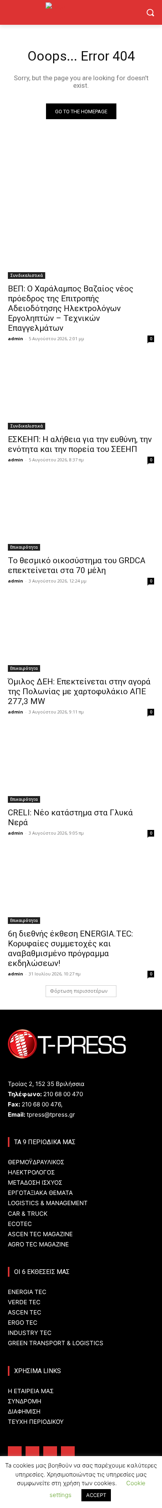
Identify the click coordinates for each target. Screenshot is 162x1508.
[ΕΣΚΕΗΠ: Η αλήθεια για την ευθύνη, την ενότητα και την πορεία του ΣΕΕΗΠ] (81, 393)
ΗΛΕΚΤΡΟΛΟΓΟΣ (31, 1172)
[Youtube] (68, 1453)
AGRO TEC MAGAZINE (38, 1244)
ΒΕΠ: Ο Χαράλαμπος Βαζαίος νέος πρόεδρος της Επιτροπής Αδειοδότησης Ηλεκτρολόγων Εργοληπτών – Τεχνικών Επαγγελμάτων (70, 308)
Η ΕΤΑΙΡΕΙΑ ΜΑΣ (30, 1391)
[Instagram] (32, 1453)
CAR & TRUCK (28, 1213)
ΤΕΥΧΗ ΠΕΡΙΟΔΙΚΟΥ (36, 1421)
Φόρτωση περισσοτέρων (78, 991)
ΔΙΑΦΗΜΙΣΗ (24, 1411)
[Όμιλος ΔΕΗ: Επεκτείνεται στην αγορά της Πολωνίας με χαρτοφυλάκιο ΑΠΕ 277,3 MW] (81, 635)
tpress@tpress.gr (51, 1114)
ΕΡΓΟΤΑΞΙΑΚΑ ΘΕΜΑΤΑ (40, 1192)
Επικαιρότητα (24, 547)
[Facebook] (15, 1453)
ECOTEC (20, 1224)
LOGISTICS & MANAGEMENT (48, 1203)
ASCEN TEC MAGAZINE (40, 1234)
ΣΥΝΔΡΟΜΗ (24, 1401)
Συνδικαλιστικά (26, 275)
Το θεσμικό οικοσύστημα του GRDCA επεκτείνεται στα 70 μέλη (76, 565)
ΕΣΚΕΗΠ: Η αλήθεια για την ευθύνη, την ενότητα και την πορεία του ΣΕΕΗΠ (80, 444)
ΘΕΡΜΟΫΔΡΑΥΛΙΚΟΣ (36, 1162)
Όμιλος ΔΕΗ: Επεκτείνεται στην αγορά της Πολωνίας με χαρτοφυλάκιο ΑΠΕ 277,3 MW (79, 691)
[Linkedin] (50, 1453)
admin (15, 338)
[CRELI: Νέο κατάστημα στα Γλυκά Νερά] (81, 766)
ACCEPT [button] (96, 1495)
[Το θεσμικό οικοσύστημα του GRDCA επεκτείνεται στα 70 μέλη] (81, 514)
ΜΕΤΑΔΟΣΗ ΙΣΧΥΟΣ (35, 1182)
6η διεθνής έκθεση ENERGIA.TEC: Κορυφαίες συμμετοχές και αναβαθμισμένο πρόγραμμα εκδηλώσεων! (70, 948)
